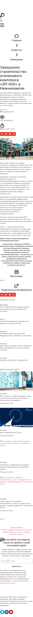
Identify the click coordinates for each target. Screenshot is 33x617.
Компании (16, 59)
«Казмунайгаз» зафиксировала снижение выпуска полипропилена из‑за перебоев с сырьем (14, 467)
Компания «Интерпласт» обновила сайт (14, 360)
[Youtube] (11, 612)
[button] (2, 134)
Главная (16, 40)
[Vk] (6, 612)
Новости (16, 49)
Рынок (2, 319)
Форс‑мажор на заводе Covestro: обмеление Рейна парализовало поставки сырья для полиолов (15, 348)
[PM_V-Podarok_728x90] (16, 523)
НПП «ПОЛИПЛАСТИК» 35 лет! (10, 432)
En (1, 18)
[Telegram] (2, 612)
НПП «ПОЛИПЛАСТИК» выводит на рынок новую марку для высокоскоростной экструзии (14, 309)
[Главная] (16, 36)
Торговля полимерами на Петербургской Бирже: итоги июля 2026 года (14, 322)
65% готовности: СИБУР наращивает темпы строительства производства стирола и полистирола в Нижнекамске (15, 398)
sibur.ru (2, 280)
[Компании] (16, 55)
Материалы (4, 305)
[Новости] (16, 45)
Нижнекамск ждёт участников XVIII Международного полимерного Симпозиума (15, 335)
